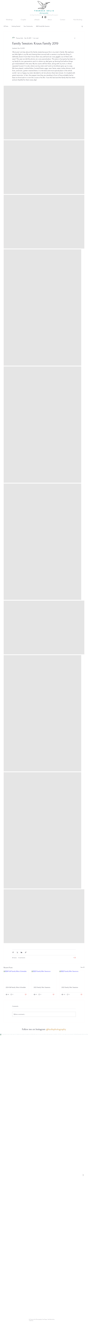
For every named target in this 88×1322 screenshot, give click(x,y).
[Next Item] (83, 1175)
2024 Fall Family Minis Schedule (16, 987)
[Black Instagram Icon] (45, 17)
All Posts (6, 26)
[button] (82, 26)
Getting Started (16, 26)
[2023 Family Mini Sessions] (44, 977)
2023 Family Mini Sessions (42, 987)
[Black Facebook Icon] (42, 17)
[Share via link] (25, 952)
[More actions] (75, 38)
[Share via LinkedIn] (21, 952)
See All (82, 967)
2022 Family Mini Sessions (43, 26)
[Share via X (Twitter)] (17, 952)
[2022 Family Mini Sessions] (71, 977)
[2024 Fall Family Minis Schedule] (16, 977)
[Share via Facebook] (13, 952)
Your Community (28, 26)
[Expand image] (44, 112)
